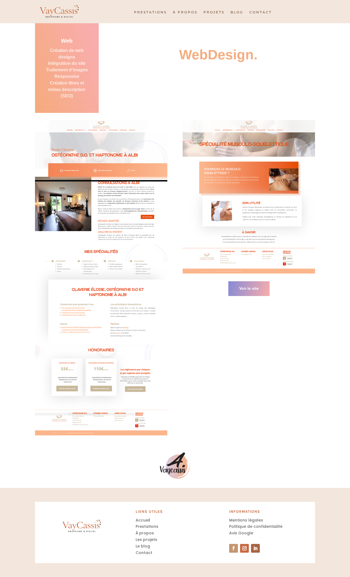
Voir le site (249, 288)
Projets (213, 12)
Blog (237, 12)
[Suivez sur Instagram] (244, 548)
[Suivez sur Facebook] (233, 548)
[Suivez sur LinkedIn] (255, 548)
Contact (260, 12)
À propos (185, 12)
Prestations (150, 12)
